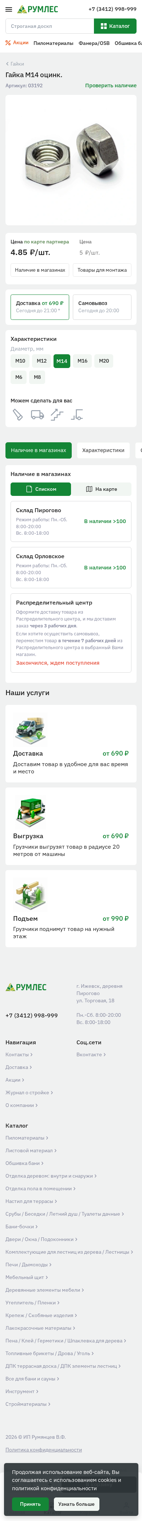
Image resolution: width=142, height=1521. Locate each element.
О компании (20, 1105)
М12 (42, 361)
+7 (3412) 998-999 (31, 1015)
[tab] (41, 489)
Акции (13, 1080)
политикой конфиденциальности (54, 1488)
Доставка (17, 1067)
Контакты (17, 1054)
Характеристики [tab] (103, 450)
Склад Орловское (40, 556)
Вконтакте (89, 1054)
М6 (18, 377)
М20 (104, 361)
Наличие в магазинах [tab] (38, 450)
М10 (20, 361)
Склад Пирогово (38, 510)
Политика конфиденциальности (43, 1449)
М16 (82, 361)
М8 (37, 377)
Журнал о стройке (27, 1092)
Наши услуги (27, 692)
